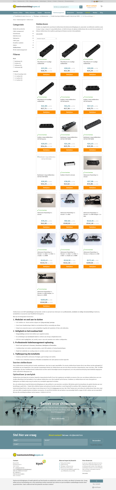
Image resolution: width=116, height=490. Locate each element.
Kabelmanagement (58, 12)
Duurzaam (80, 12)
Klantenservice (21, 1)
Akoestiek (47, 12)
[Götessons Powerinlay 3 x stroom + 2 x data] (69, 200)
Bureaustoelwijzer (69, 1)
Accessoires (70, 12)
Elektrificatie (23, 33)
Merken (49, 1)
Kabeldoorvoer (23, 36)
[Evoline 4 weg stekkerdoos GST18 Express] (46, 126)
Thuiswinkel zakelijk (97, 1)
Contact (55, 1)
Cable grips (23, 40)
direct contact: (91, 6)
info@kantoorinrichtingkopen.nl (23, 469)
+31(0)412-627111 (91, 7)
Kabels (23, 45)
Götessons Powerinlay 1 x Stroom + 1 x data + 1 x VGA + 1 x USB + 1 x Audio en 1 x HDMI (69, 253)
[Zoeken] (80, 7)
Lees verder (39, 34)
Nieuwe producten (34, 1)
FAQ (27, 1)
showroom (28, 16)
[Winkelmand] (102, 6)
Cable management (23, 31)
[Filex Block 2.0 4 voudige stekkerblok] (69, 51)
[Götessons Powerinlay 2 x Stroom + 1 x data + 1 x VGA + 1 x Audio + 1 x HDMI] (46, 240)
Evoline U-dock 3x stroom (67, 175)
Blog (101, 12)
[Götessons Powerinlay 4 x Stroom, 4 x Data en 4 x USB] (92, 239)
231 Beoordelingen (87, 16)
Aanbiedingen (43, 1)
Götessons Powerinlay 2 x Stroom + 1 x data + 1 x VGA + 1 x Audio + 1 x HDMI (46, 253)
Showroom (61, 1)
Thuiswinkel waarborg (94, 1)
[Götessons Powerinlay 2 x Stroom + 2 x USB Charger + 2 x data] (92, 200)
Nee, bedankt (96, 484)
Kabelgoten (23, 38)
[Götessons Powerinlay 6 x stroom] (46, 200)
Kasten (40, 12)
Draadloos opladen (23, 43)
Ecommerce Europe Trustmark (92, 1)
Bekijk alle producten (19, 29)
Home (14, 1)
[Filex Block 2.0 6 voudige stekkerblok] (46, 88)
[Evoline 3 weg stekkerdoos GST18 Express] (92, 88)
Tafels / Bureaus (30, 12)
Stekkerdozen (23, 47)
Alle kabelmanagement (20, 50)
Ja (96, 481)
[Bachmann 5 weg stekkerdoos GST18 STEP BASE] (46, 158)
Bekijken (46, 74)
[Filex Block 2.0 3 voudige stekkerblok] (46, 51)
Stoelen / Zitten (17, 12)
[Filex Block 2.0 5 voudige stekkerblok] (92, 51)
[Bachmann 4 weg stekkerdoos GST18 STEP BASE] (92, 124)
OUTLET (87, 12)
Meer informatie (58, 418)
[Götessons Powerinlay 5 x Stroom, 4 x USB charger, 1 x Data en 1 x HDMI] (46, 278)
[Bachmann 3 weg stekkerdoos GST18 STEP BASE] (69, 126)
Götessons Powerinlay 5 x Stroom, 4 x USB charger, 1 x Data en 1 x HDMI (45, 293)
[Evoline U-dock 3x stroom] (69, 164)
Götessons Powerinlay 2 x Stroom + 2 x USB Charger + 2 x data (92, 214)
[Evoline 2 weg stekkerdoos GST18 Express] (69, 88)
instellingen (97, 487)
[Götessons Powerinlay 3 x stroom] (92, 163)
